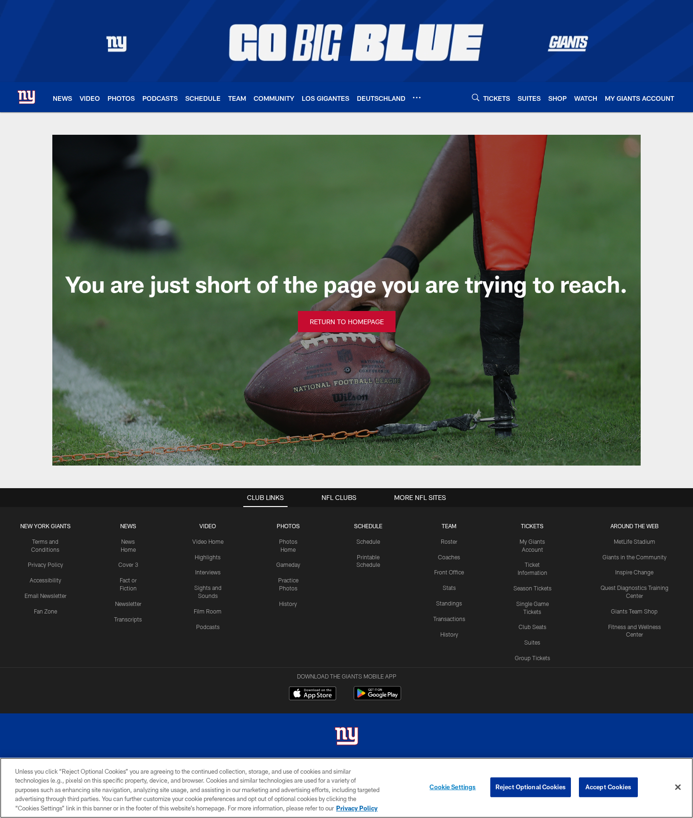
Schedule (368, 541)
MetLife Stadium (634, 541)
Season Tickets (532, 588)
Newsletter (128, 603)
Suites (532, 642)
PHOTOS (288, 526)
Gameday (288, 564)
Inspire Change (634, 572)
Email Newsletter (45, 595)
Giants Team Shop (634, 611)
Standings (449, 603)
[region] (346, 788)
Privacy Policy (45, 564)
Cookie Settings (452, 787)
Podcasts (208, 626)
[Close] (678, 787)
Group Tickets (532, 657)
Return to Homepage (347, 322)
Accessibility (45, 580)
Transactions (449, 618)
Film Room (208, 611)
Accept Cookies (608, 787)
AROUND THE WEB (634, 526)
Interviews (208, 572)
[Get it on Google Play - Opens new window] (377, 698)
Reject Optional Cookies (530, 787)
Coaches (449, 557)
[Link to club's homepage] (26, 97)
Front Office (449, 572)
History (288, 603)
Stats (449, 587)
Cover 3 (128, 564)
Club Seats (532, 626)
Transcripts (128, 619)
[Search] (475, 97)
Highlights (208, 557)
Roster (449, 541)
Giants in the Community (634, 557)
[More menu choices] (417, 97)
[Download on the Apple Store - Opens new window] (312, 695)
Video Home (207, 541)
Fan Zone (45, 611)
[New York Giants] (346, 737)
